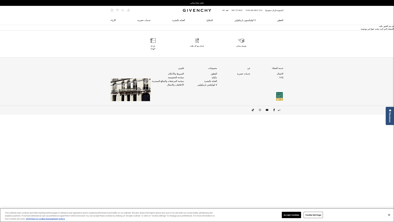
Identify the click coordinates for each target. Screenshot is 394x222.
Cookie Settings (313, 215)
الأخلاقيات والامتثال (175, 85)
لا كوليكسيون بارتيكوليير (245, 20)
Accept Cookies (291, 215)
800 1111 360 (236, 10)
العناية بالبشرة (178, 20)
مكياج (214, 77)
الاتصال (280, 73)
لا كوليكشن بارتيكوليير (207, 85)
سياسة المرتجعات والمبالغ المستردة (168, 81)
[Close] (389, 215)
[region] (197, 215)
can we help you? (253, 10)
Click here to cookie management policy (45, 219)
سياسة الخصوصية (176, 77)
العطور (280, 20)
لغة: (225, 10)
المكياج (210, 20)
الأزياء (113, 20)
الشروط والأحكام (176, 73)
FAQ (281, 77)
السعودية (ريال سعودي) (274, 10)
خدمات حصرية (144, 20)
